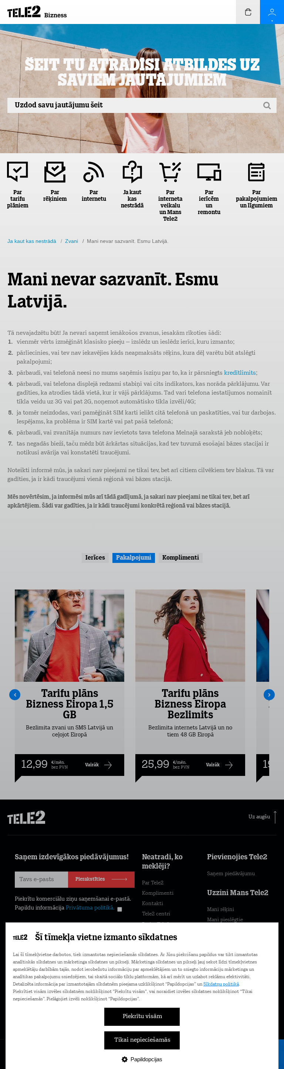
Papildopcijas (146, 1059)
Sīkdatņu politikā (221, 984)
